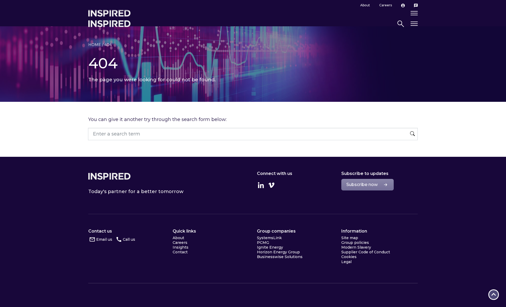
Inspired (109, 176)
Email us (104, 239)
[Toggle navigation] (414, 24)
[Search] (412, 134)
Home (94, 44)
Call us (129, 239)
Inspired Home (109, 24)
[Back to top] (493, 294)
